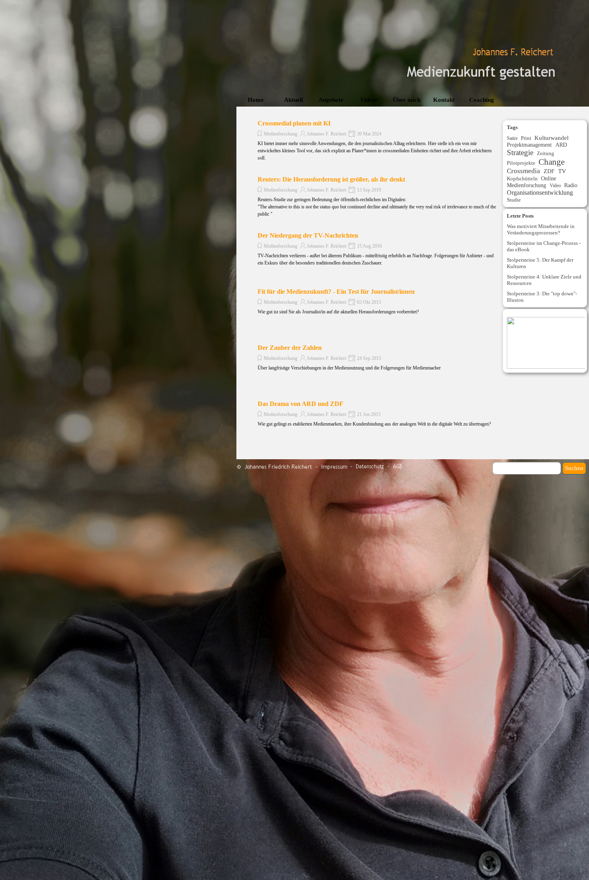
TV (562, 171)
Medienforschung (280, 134)
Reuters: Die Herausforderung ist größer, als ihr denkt (331, 179)
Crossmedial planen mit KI (294, 123)
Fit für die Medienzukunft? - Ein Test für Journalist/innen (336, 291)
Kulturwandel (552, 138)
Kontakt (444, 100)
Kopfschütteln (522, 179)
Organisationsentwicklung (540, 192)
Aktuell (293, 100)
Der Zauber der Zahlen (290, 347)
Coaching (481, 100)
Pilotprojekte (521, 163)
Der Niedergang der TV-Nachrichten (308, 235)
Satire (512, 138)
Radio (570, 185)
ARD (561, 144)
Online (548, 178)
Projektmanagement (529, 144)
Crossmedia (523, 171)
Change (552, 162)
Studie (514, 200)
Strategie (520, 152)
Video (555, 185)
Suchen (574, 468)
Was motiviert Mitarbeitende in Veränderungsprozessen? (541, 229)
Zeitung (545, 153)
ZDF (549, 171)
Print (526, 138)
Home (256, 100)
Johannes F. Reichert (326, 134)
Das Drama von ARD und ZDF (300, 403)
